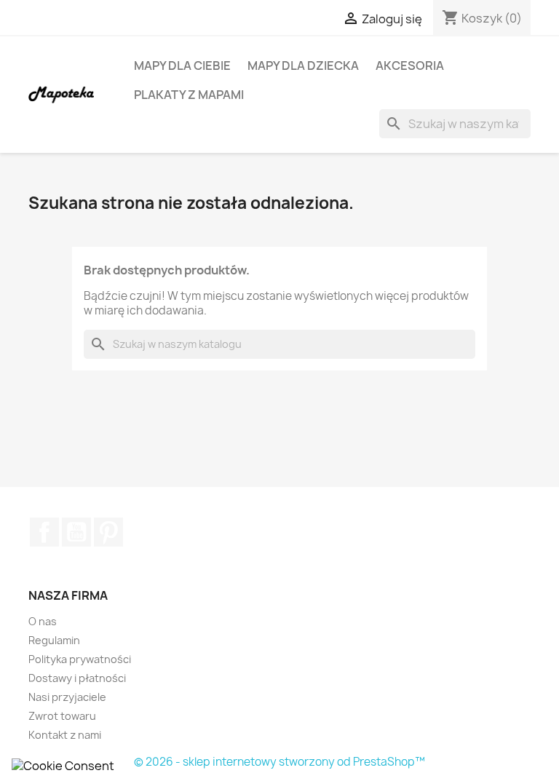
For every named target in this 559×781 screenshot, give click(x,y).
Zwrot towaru (62, 716)
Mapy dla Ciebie (182, 66)
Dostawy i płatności (77, 678)
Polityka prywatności (79, 659)
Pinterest (108, 532)
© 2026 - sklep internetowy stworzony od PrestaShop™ (279, 761)
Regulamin (54, 640)
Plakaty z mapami (189, 95)
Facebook (44, 532)
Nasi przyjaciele (67, 697)
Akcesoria (410, 66)
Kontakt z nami (64, 735)
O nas (42, 621)
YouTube (76, 532)
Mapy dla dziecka (303, 66)
